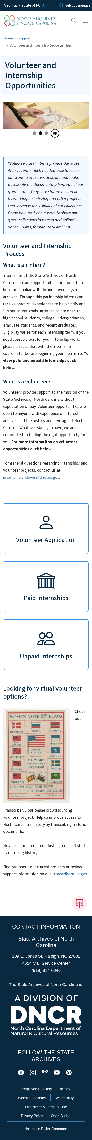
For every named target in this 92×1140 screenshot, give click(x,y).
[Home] (30, 16)
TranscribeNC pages (69, 874)
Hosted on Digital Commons (46, 1129)
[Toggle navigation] (85, 20)
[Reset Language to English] (61, 5)
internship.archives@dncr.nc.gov (31, 477)
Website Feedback (32, 1098)
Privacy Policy (32, 1116)
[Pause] (55, 133)
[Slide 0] (34, 133)
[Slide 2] (46, 133)
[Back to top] (79, 903)
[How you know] (43, 5)
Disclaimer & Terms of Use (46, 1107)
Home (8, 38)
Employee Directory (36, 1089)
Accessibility (64, 1098)
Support (24, 38)
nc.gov (65, 1089)
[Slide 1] (40, 133)
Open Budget (61, 1116)
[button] (70, 20)
